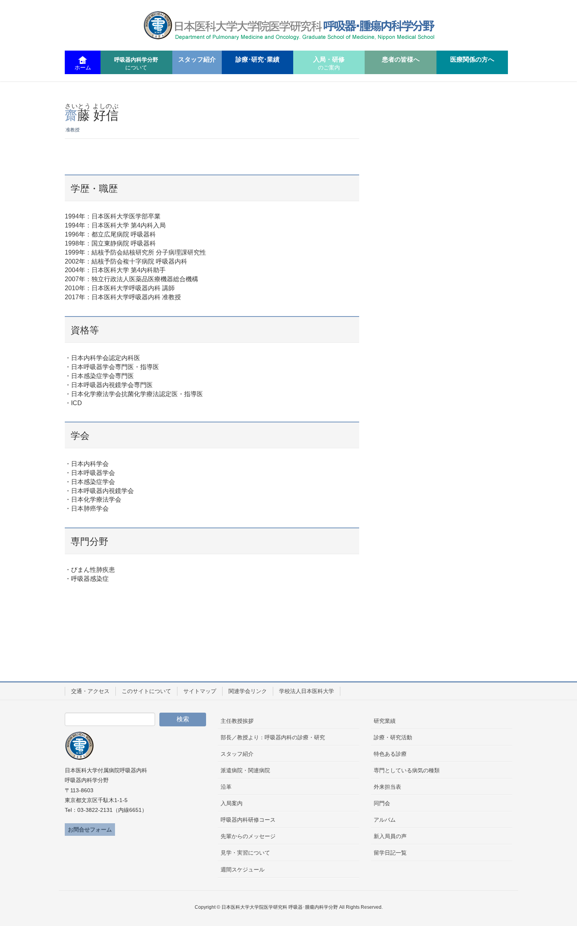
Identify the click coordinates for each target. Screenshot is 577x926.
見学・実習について (245, 853)
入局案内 (232, 803)
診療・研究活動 (393, 737)
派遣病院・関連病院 (245, 770)
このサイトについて (146, 691)
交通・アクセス (90, 691)
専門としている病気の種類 (407, 770)
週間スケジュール (243, 869)
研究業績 (385, 721)
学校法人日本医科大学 (306, 691)
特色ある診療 (390, 754)
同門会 (382, 803)
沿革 (226, 787)
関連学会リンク (247, 691)
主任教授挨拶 (237, 721)
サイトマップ (199, 691)
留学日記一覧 (390, 853)
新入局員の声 (390, 836)
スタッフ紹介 (237, 754)
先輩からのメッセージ (248, 836)
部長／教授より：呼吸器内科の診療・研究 (273, 737)
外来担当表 (387, 787)
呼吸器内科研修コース (248, 820)
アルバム (385, 820)
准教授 (73, 130)
